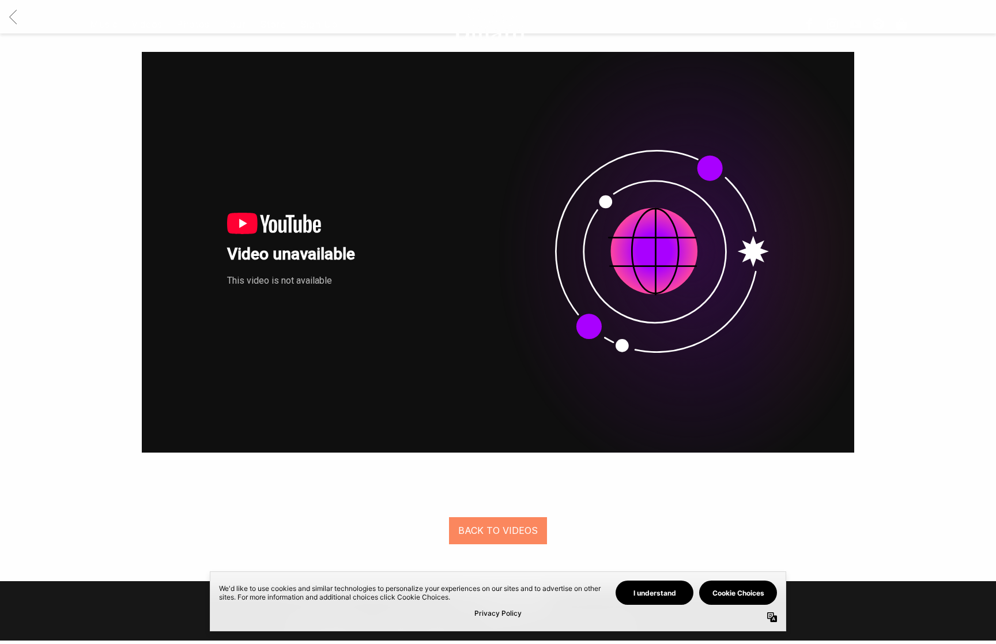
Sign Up (319, 24)
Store (273, 24)
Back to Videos (498, 530)
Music (104, 24)
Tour (235, 24)
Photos (193, 24)
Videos (147, 24)
